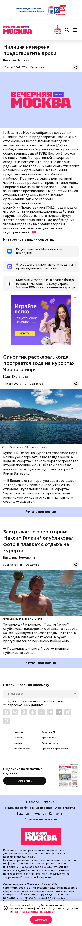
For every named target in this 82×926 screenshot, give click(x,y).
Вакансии (24, 813)
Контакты (56, 813)
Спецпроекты (50, 743)
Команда (39, 813)
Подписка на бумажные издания (28, 808)
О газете (32, 802)
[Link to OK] (24, 712)
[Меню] (75, 30)
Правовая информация (41, 819)
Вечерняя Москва (16, 60)
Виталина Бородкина (19, 557)
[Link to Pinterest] (6, 721)
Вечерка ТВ (49, 732)
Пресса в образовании (55, 749)
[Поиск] (67, 30)
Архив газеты (49, 738)
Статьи (18, 738)
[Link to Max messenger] (6, 712)
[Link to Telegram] (50, 712)
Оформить (25, 780)
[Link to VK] (15, 712)
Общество (37, 67)
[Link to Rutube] (67, 712)
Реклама (48, 802)
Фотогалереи (22, 749)
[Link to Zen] (32, 712)
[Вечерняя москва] (41, 836)
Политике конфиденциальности (34, 911)
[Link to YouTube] (41, 712)
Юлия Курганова (15, 376)
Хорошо (41, 919)
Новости (19, 732)
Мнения (18, 743)
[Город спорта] (57, 30)
